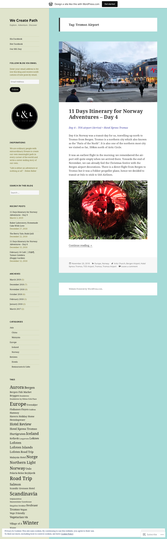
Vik (26, 517)
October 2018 (16, 294)
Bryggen (14, 395)
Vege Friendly (17, 513)
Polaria (13, 473)
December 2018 (17, 284)
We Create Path (24, 20)
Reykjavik (30, 473)
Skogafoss (14, 506)
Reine (21, 473)
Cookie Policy (67, 533)
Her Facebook (16, 44)
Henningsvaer (17, 419)
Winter (13, 528)
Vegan (23, 509)
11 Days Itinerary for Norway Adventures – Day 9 (23, 213)
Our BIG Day (16, 49)
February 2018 (17, 299)
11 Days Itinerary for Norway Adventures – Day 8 (23, 243)
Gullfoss (32, 409)
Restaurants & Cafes (21, 366)
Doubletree (24, 396)
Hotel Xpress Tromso (23, 429)
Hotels (15, 361)
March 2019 (15, 279)
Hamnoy (14, 412)
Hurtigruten (18, 434)
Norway (15, 352)
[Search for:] (24, 192)
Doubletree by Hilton (19, 399)
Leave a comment (129, 266)
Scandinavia (23, 493)
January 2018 (16, 304)
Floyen (25, 409)
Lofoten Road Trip (21, 452)
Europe (13, 342)
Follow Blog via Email (23, 63)
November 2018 (17, 289)
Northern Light (23, 462)
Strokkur (22, 506)
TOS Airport (88, 266)
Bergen (29, 387)
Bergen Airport (133, 263)
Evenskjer (32, 404)
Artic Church (119, 263)
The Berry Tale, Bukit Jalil (22, 233)
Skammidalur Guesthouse (21, 502)
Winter (31, 522)
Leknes (34, 438)
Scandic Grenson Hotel (22, 488)
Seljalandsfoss (16, 499)
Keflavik (14, 438)
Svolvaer (32, 505)
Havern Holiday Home (22, 416)
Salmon (15, 484)
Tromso (15, 509)
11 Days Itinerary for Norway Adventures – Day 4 (106, 114)
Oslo (28, 468)
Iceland (15, 347)
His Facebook (16, 39)
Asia (12, 327)
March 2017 (15, 309)
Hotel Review (20, 424)
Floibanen (15, 409)
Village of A (16, 523)
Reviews (13, 357)
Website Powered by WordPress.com (85, 289)
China (14, 332)
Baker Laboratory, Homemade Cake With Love (24, 224)
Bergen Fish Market (20, 392)
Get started (110, 4)
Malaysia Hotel (18, 457)
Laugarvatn (24, 438)
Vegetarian (17, 517)
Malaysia (16, 337)
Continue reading (79, 245)
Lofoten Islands (21, 447)
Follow (15, 89)
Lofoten (15, 443)
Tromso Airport (109, 266)
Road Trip (21, 478)
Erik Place (32, 399)
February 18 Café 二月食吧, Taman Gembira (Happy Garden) (22, 255)
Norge (32, 456)
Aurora (17, 387)
